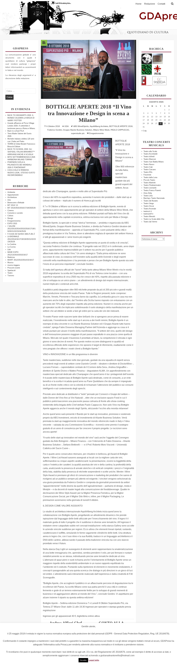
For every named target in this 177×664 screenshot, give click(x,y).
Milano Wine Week (101, 130)
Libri (9, 249)
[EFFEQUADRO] (146, 80)
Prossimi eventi (13, 268)
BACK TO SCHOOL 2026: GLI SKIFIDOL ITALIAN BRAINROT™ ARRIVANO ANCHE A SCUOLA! (21, 151)
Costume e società (15, 213)
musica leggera (13, 265)
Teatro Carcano (150, 169)
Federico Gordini (54, 130)
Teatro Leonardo (150, 188)
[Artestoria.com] (157, 59)
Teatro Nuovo (149, 164)
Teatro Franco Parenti (152, 190)
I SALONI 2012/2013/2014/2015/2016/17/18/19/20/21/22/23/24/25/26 (21, 228)
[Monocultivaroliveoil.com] (146, 69)
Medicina (11, 257)
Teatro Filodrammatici (152, 185)
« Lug (143, 130)
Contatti (161, 4)
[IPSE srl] (157, 69)
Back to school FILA (15, 131)
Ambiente (11, 192)
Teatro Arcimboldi (150, 154)
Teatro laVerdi (149, 156)
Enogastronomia (13, 221)
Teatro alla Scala (150, 151)
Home (138, 4)
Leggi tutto (94, 660)
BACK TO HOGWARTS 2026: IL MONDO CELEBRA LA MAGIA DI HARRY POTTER (20, 118)
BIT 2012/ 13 (12, 205)
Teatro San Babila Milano (154, 162)
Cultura (10, 216)
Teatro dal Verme (150, 222)
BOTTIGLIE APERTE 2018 (120, 126)
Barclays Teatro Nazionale (154, 198)
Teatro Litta (148, 196)
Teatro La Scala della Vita (154, 219)
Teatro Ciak (148, 167)
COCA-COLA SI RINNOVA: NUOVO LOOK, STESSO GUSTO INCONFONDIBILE (21, 172)
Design (10, 218)
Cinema (10, 210)
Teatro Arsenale (150, 209)
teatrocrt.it (148, 211)
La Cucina (11, 247)
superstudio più (77, 133)
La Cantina (11, 244)
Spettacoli (11, 270)
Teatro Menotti (149, 216)
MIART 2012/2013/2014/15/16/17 (20, 260)
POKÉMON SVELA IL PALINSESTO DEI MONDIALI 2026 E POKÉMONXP (19, 164)
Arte (9, 200)
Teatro (9, 273)
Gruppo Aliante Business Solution (77, 130)
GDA (66, 126)
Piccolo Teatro (149, 180)
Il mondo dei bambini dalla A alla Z (21, 234)
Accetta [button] (83, 660)
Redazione (149, 4)
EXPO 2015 (12, 223)
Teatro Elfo (148, 172)
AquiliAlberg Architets (99, 126)
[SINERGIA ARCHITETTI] (159, 80)
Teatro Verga (149, 203)
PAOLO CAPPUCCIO (120, 130)
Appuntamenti (13, 195)
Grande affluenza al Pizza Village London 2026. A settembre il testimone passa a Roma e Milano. (21, 125)
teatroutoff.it (148, 214)
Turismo (10, 275)
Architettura (12, 197)
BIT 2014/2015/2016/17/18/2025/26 (21, 208)
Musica (10, 262)
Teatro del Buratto (151, 201)
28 (160, 123)
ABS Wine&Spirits (81, 126)
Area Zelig (148, 193)
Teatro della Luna (150, 177)
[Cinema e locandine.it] (146, 59)
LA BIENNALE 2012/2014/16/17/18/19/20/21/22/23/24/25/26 (21, 239)
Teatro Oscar (149, 206)
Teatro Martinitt (150, 183)
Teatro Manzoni (150, 159)
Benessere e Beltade (15, 203)
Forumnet (147, 175)
